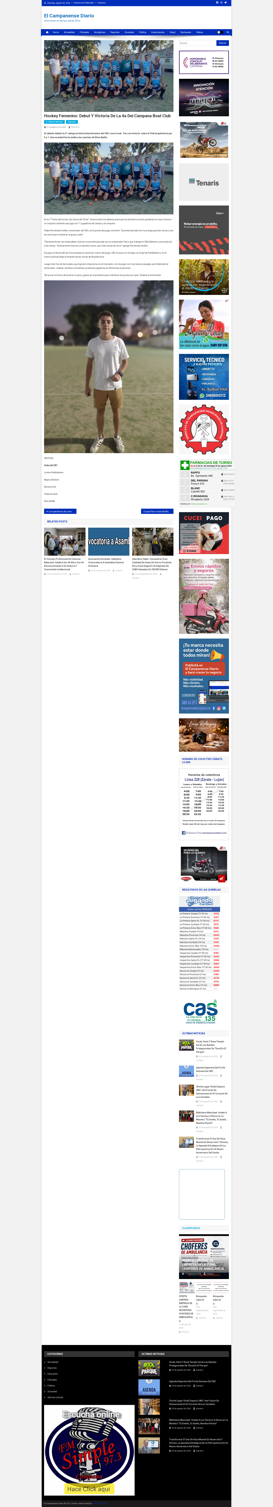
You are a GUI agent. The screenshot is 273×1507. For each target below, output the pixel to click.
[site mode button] (220, 32)
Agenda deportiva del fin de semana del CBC (210, 1069)
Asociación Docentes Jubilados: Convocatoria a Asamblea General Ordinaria (106, 562)
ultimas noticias (55, 1397)
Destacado (185, 32)
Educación (53, 1374)
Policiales (84, 32)
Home (56, 32)
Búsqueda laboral (201, 1298)
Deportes (115, 32)
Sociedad (129, 32)
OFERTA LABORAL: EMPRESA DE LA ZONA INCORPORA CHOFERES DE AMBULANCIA (186, 1306)
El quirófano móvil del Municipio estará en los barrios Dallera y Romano (158, 511)
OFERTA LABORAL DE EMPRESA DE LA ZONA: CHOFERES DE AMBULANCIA (203, 1265)
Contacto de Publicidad (83, 3)
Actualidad (69, 32)
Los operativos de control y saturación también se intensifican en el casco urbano (62, 511)
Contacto (101, 3)
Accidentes (99, 32)
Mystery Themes (99, 1503)
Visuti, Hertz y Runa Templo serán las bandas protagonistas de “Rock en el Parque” (211, 1046)
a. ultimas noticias (54, 122)
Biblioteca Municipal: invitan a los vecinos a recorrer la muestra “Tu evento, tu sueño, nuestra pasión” (211, 1117)
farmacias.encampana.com (199, 504)
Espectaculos (158, 32)
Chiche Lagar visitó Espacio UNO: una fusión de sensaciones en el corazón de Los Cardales (212, 1091)
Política (142, 32)
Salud (172, 32)
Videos (199, 32)
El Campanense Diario (69, 16)
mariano (75, 127)
